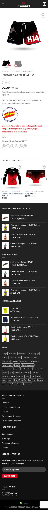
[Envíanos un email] (16, 494)
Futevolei (27, 372)
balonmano (22, 354)
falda (30, 369)
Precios (5, 411)
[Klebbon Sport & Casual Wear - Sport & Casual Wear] (24, 4)
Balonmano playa (33, 354)
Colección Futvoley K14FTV (20, 71)
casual (36, 357)
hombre (5, 376)
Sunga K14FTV (30, 194)
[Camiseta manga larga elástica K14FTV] (12, 177)
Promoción (22, 380)
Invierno (12, 376)
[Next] (42, 34)
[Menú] (3, 4)
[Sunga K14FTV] (35, 177)
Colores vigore (34, 361)
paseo (4, 380)
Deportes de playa (28, 365)
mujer (27, 376)
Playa (15, 380)
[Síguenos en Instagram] (8, 494)
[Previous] (5, 34)
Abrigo (4, 354)
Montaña (20, 376)
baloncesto (12, 354)
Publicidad (31, 380)
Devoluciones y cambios (11, 420)
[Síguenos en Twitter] (12, 494)
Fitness (4, 372)
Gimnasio (35, 372)
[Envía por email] (16, 146)
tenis (4, 384)
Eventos (23, 369)
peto (10, 380)
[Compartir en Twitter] (12, 146)
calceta (4, 357)
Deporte (17, 365)
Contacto (5, 402)
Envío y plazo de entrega (11, 416)
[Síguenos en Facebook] (4, 494)
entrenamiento (7, 369)
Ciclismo (14, 361)
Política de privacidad (10, 443)
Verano (19, 384)
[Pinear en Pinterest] (21, 146)
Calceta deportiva (15, 357)
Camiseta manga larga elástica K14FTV (12, 195)
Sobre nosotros (8, 434)
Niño (32, 376)
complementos (7, 365)
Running (40, 380)
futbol (11, 372)
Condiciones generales (11, 407)
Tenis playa (11, 384)
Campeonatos (27, 357)
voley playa (28, 384)
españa (16, 369)
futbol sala (18, 372)
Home (4, 71)
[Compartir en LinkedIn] (25, 146)
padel (38, 376)
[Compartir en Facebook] (8, 146)
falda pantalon (38, 369)
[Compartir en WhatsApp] (4, 146)
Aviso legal (6, 438)
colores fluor (24, 361)
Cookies (5, 447)
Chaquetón (6, 361)
